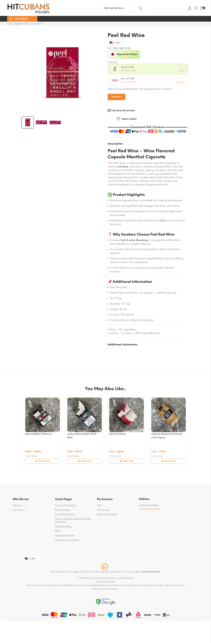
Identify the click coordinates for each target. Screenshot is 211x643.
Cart (99, 505)
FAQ (57, 531)
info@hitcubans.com (149, 509)
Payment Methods (64, 535)
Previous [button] (24, 137)
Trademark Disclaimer (67, 540)
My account (103, 510)
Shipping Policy (63, 526)
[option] (62, 72)
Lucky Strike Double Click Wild (81, 436)
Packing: (112, 62)
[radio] (148, 69)
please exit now (151, 571)
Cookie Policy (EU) (65, 514)
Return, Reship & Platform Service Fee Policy (73, 521)
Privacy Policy (62, 510)
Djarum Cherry (117, 434)
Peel (26, 24)
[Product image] (42, 415)
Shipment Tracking (107, 514)
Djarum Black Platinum (38, 434)
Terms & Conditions (65, 505)
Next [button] (29, 137)
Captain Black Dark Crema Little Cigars (166, 436)
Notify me (116, 97)
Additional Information (122, 344)
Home (9, 24)
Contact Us (19, 510)
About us (17, 505)
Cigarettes (18, 24)
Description (115, 143)
